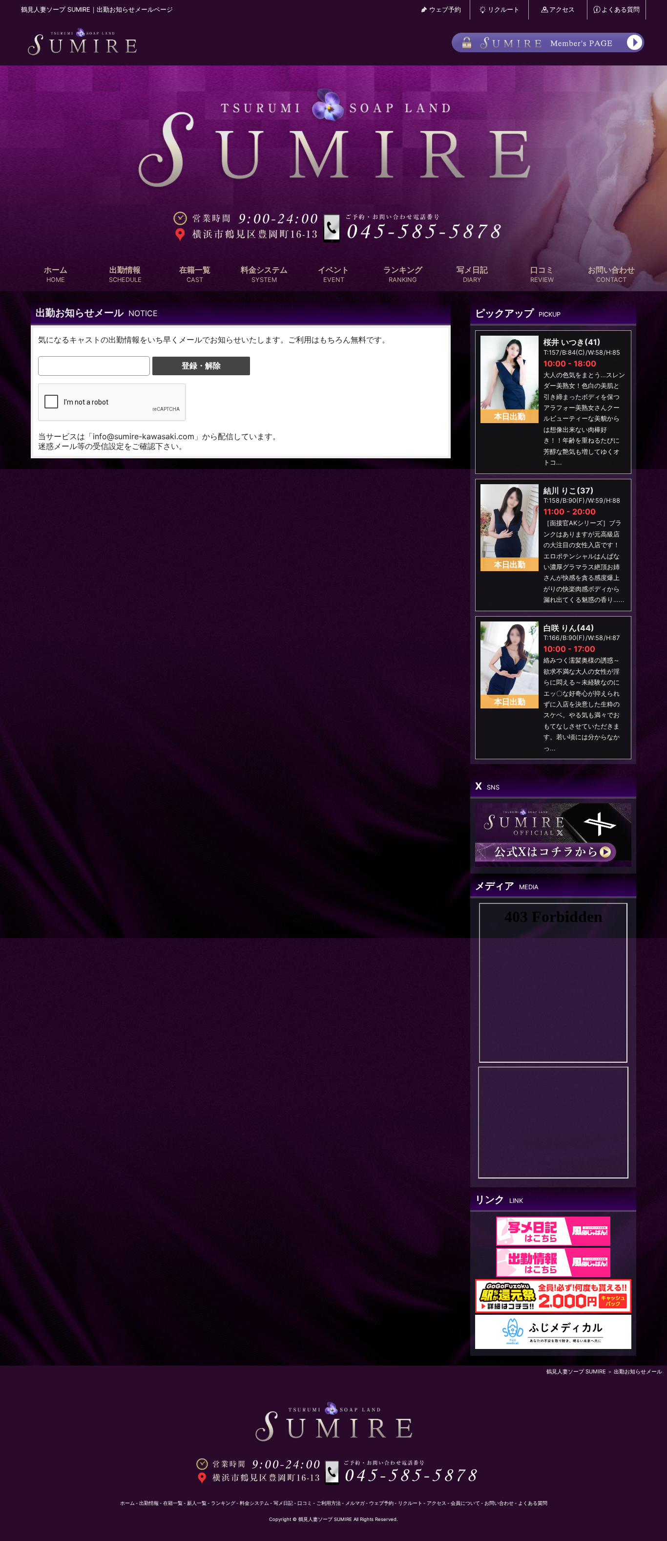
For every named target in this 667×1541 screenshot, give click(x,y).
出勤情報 (125, 274)
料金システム (264, 274)
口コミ (542, 274)
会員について (465, 1503)
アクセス (562, 9)
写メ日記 (472, 274)
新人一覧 (197, 1503)
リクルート (504, 9)
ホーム (55, 274)
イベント (333, 274)
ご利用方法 (328, 1503)
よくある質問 (621, 9)
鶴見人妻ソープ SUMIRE (576, 1371)
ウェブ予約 (445, 9)
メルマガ (355, 1503)
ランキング (402, 274)
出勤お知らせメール (638, 1371)
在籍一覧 (194, 274)
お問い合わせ (611, 274)
